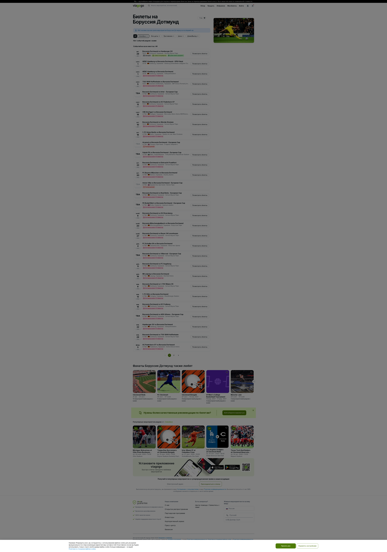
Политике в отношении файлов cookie (82, 549)
